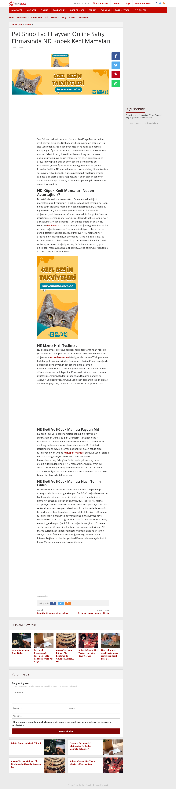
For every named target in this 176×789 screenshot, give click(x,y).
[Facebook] (54, 603)
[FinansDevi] (17, 3)
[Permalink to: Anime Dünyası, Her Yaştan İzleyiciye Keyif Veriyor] (88, 640)
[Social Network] (160, 3)
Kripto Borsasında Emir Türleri (26, 743)
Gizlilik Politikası (151, 123)
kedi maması (54, 225)
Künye (139, 123)
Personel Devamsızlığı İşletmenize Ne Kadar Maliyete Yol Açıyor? (43, 656)
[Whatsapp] (116, 83)
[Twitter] (61, 603)
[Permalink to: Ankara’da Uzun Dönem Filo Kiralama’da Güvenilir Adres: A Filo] (66, 640)
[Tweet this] (116, 65)
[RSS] (69, 603)
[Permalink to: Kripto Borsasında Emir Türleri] (21, 640)
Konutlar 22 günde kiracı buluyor (53, 611)
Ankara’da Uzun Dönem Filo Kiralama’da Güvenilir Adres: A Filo (65, 656)
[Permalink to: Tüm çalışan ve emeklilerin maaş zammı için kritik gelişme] (110, 640)
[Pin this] (116, 74)
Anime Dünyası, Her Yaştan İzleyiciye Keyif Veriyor (88, 653)
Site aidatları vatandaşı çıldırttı (93, 611)
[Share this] (116, 56)
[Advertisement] (23, 138)
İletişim (130, 123)
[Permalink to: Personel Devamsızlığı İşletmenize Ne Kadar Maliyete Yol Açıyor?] (44, 640)
